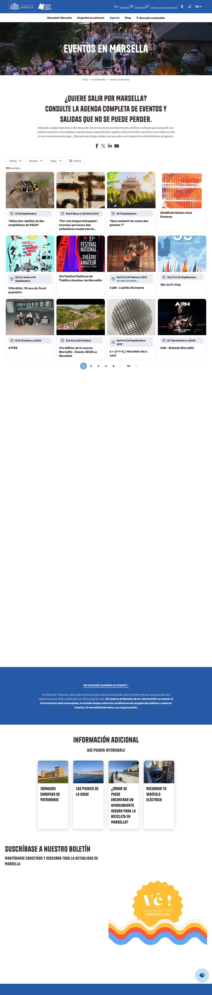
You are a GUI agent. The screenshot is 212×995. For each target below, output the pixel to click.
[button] (190, 6)
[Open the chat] (202, 975)
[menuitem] (31, 6)
